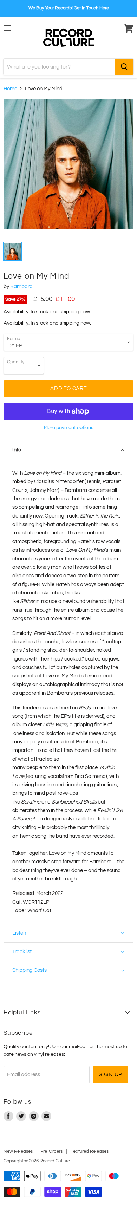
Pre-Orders (51, 1151)
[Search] (124, 67)
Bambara (21, 286)
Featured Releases (89, 1151)
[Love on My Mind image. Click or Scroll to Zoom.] (68, 167)
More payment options (68, 427)
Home (10, 88)
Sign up (111, 1074)
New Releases (18, 1151)
